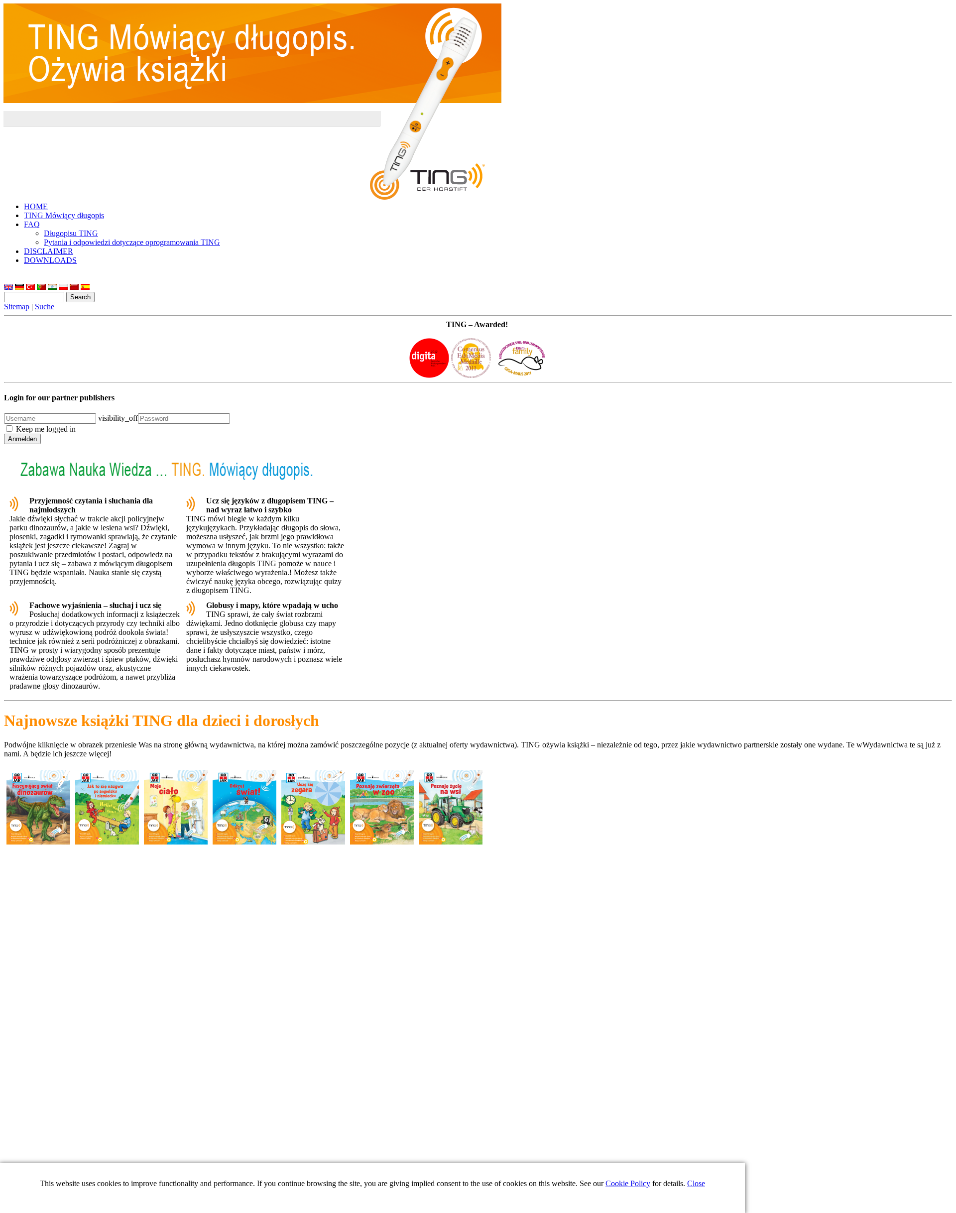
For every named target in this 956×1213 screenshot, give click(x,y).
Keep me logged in (46, 429)
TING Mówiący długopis (64, 215)
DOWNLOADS (50, 260)
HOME (36, 206)
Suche (44, 306)
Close (696, 1183)
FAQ (32, 224)
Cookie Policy (627, 1183)
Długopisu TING (71, 233)
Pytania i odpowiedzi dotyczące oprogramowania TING (132, 242)
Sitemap (16, 306)
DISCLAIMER (48, 251)
